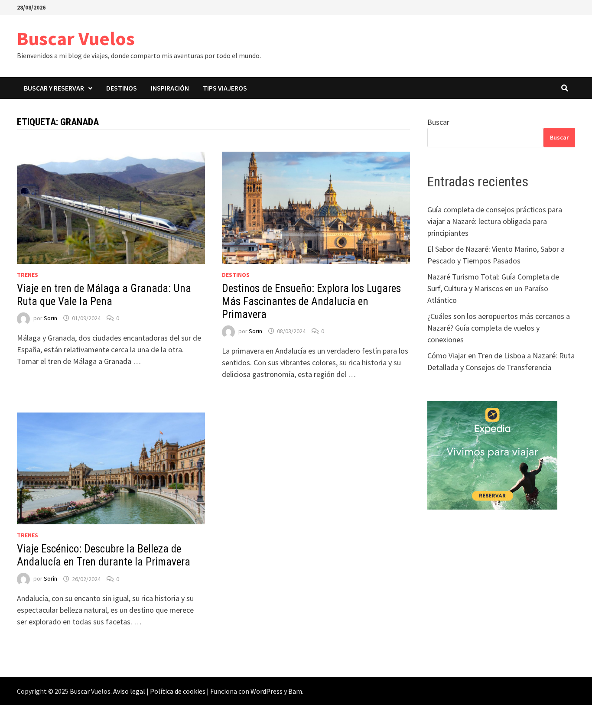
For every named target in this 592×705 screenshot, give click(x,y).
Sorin (50, 318)
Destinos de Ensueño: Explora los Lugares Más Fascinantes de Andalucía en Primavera (311, 301)
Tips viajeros (225, 88)
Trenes (27, 275)
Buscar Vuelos (76, 38)
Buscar (438, 122)
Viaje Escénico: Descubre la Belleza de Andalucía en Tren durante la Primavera (103, 555)
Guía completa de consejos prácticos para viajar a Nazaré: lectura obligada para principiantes (494, 221)
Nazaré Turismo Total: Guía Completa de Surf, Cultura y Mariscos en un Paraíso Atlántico (493, 288)
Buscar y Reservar (54, 88)
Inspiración (170, 88)
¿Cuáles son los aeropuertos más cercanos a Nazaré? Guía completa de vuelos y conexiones (498, 327)
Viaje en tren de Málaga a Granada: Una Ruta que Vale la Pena (104, 295)
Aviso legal (129, 691)
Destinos (121, 88)
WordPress (266, 691)
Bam (295, 691)
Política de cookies (177, 691)
